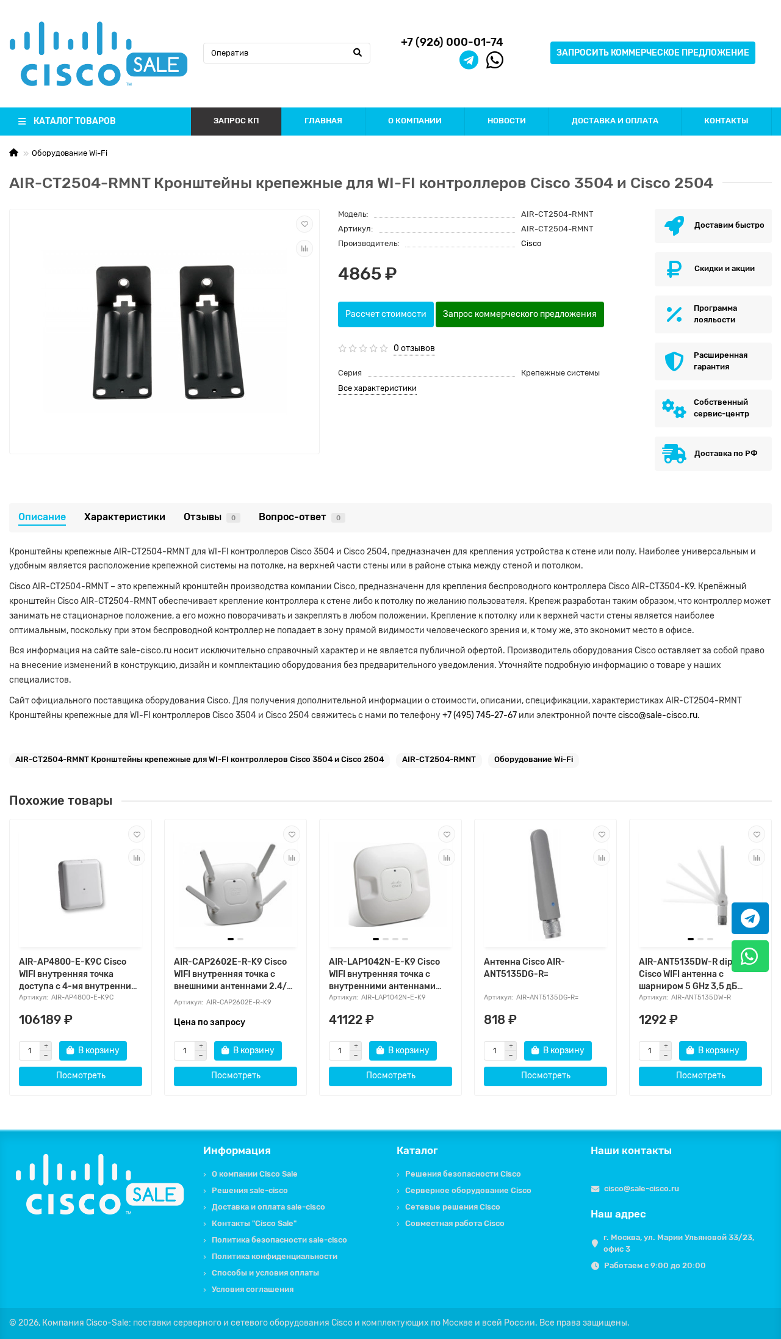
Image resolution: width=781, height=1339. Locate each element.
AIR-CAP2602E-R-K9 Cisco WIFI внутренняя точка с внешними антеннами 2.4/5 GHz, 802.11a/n (233, 975)
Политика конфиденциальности (274, 1256)
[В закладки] (304, 224)
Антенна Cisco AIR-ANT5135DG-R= (524, 968)
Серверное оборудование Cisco (468, 1190)
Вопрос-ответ (299, 517)
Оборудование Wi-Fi (69, 153)
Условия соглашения (252, 1289)
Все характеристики (377, 388)
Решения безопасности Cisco (463, 1173)
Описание (42, 517)
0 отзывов (414, 348)
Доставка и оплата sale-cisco (268, 1206)
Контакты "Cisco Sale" (254, 1223)
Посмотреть (81, 1075)
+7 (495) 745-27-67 (479, 715)
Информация (237, 1150)
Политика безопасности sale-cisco (279, 1239)
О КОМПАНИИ (415, 120)
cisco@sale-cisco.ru (657, 715)
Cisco (531, 243)
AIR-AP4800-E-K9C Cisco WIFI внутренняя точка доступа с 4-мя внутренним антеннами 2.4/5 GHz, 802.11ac (78, 975)
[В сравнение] (304, 248)
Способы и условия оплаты (265, 1272)
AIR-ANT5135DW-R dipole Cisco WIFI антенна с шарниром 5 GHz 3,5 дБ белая (692, 975)
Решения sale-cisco (250, 1190)
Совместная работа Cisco (455, 1223)
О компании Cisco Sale (255, 1173)
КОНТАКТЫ (726, 120)
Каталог (417, 1150)
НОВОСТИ (507, 120)
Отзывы (210, 517)
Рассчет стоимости (385, 314)
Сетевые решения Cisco (452, 1206)
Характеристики (124, 517)
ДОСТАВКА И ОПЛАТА (615, 120)
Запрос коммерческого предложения (520, 314)
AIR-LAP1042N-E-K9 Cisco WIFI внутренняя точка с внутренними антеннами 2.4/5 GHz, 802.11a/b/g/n (384, 975)
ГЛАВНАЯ (323, 120)
